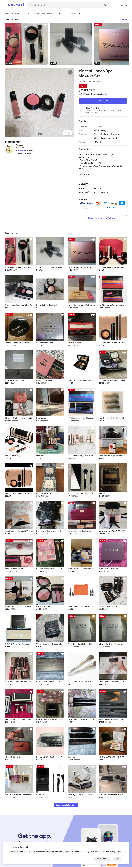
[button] (116, 4)
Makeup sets (48, 13)
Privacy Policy (115, 851)
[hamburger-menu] (4, 4)
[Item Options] (70, 72)
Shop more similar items (66, 805)
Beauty (30, 13)
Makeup (38, 13)
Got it (117, 858)
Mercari (8, 13)
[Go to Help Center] (89, 126)
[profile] (127, 4)
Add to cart (102, 100)
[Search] (105, 4)
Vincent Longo (19, 13)
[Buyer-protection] (106, 94)
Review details (102, 858)
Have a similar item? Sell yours (102, 218)
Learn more (94, 112)
